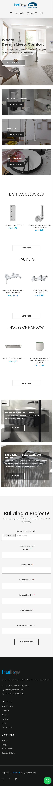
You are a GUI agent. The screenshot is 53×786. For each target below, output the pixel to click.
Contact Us (7, 727)
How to (5, 719)
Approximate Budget (26, 625)
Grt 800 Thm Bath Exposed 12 (40, 291)
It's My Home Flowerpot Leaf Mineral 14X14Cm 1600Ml (40, 360)
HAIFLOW (16, 772)
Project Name (26, 565)
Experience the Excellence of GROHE (23, 456)
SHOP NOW (15, 428)
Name (26, 549)
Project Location (26, 580)
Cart (33, 13)
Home (4, 740)
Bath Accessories (17, 98)
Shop (4, 744)
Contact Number (26, 595)
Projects (5, 711)
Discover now (13, 63)
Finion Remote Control (13, 225)
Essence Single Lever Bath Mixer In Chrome (13, 291)
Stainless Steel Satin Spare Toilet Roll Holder (39, 226)
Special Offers (8, 753)
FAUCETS (11, 128)
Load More (26, 248)
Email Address (26, 610)
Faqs (4, 723)
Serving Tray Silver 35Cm (13, 358)
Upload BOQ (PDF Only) (27, 531)
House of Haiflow (16, 158)
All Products (7, 749)
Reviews (5, 715)
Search (20, 13)
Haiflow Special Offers (19, 412)
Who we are (7, 706)
